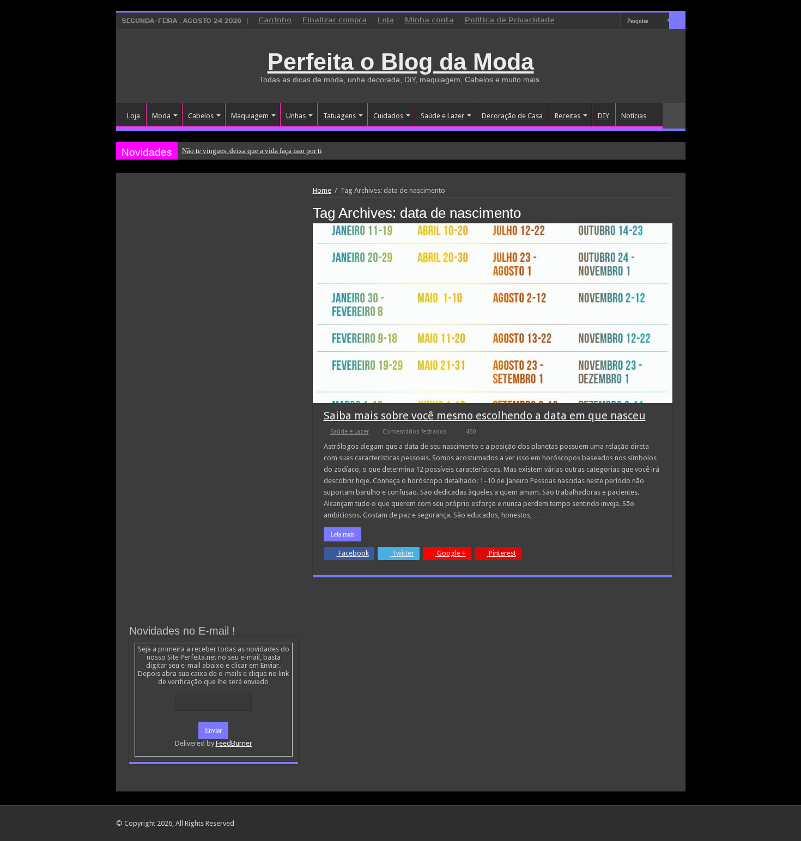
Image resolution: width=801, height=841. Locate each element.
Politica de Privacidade (510, 20)
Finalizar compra (334, 20)
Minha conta (429, 20)
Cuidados (388, 116)
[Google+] (581, 21)
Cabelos (201, 116)
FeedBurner (234, 743)
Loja (386, 20)
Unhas (296, 116)
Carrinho (275, 20)
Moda (161, 116)
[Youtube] (612, 21)
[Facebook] (591, 21)
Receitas (567, 116)
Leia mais (342, 534)
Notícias (633, 116)
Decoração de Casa (512, 116)
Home (322, 190)
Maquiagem (250, 116)
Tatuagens (339, 116)
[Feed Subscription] (669, 212)
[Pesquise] (677, 21)
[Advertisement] (213, 268)
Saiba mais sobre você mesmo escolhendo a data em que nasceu (485, 415)
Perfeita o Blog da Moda (401, 61)
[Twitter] (602, 21)
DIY (603, 116)
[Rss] (571, 21)
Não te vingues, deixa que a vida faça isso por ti (252, 151)
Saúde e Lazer (442, 116)
